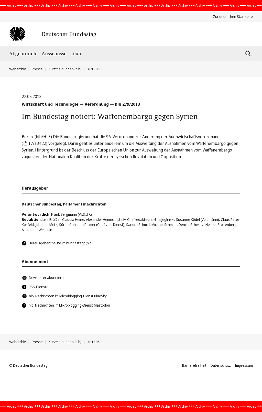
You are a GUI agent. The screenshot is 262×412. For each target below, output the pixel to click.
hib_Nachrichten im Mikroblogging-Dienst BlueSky (68, 296)
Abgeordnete (23, 53)
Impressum (244, 365)
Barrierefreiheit (194, 365)
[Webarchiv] (52, 34)
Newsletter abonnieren (47, 277)
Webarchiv (17, 69)
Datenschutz (221, 365)
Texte (76, 53)
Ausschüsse (54, 53)
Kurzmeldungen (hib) (65, 69)
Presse (37, 69)
